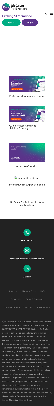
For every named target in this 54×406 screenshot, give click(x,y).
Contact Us (16, 299)
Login (30, 22)
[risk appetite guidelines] (27, 178)
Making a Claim (29, 291)
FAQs (42, 291)
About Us (13, 291)
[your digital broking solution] (27, 152)
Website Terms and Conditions (18, 307)
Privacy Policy (43, 307)
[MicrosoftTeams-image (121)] (27, 114)
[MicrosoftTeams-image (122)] (27, 84)
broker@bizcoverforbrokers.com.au (27, 258)
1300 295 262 (27, 240)
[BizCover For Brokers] (23, 7)
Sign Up (11, 22)
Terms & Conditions (34, 299)
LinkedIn (27, 276)
